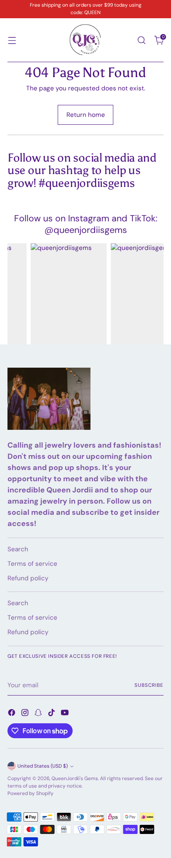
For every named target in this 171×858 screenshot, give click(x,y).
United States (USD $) (42, 766)
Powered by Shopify (30, 793)
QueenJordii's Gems (74, 778)
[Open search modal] (141, 40)
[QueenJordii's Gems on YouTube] (66, 714)
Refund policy (28, 578)
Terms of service (32, 564)
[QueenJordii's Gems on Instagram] (26, 714)
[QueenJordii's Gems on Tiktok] (52, 714)
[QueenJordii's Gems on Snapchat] (39, 714)
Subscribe (149, 685)
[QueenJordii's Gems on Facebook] (12, 714)
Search (17, 549)
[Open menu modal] (11, 40)
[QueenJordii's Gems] (85, 40)
